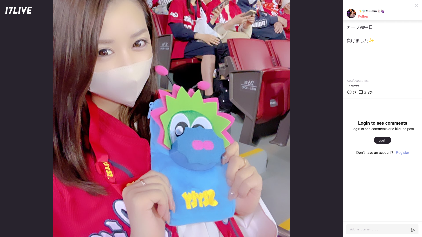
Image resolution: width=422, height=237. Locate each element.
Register (402, 152)
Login (382, 140)
